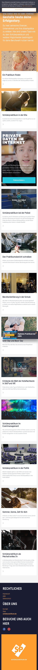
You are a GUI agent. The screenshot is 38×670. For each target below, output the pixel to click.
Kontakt (5, 609)
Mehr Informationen (27, 6)
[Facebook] (4, 629)
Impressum (6, 594)
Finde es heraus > (19, 180)
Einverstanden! (19, 9)
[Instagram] (9, 629)
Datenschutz (7, 598)
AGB (4, 596)
